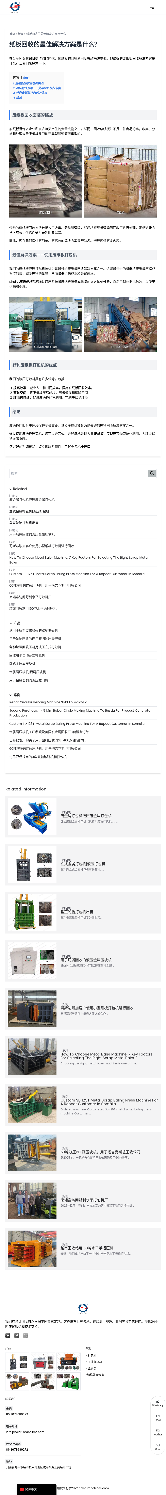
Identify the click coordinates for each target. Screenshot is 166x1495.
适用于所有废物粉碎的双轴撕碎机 (33, 630)
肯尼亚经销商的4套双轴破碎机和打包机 (38, 757)
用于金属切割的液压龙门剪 (28, 680)
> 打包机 (90, 1355)
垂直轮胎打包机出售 (23, 523)
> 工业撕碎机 (93, 1362)
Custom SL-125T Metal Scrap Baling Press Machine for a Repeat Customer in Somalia (77, 574)
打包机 (14, 495)
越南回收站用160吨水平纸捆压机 (32, 608)
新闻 (20, 34)
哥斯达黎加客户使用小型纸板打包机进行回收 (41, 546)
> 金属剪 (90, 1368)
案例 (13, 542)
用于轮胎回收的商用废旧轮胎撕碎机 (35, 638)
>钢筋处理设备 (94, 1375)
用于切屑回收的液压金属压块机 (32, 534)
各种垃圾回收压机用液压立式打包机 (35, 647)
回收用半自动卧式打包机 (27, 655)
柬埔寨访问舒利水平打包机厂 (30, 597)
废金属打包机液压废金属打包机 (32, 499)
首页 (12, 34)
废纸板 (98, 433)
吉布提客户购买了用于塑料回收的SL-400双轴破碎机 (47, 740)
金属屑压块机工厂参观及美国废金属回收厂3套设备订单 (49, 732)
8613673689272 (17, 1414)
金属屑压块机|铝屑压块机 (27, 672)
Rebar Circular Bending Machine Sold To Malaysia (48, 702)
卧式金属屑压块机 (22, 663)
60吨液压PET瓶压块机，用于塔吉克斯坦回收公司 (45, 585)
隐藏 (25, 77)
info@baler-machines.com (25, 1432)
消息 (13, 553)
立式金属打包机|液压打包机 (29, 511)
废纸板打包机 (28, 281)
